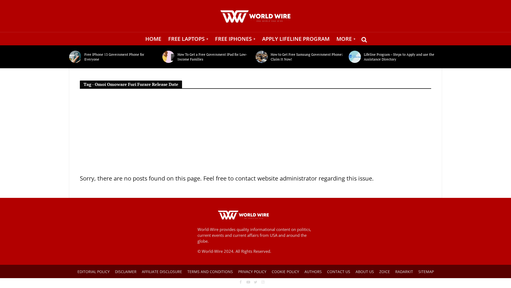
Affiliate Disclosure (162, 271)
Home (153, 38)
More (344, 38)
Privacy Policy (252, 271)
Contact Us (338, 271)
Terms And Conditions (210, 271)
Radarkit (404, 271)
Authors (313, 271)
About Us (365, 271)
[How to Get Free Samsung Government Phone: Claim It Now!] (262, 57)
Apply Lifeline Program (295, 38)
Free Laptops (186, 38)
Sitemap (426, 271)
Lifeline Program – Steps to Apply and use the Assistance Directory (399, 57)
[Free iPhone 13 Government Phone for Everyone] (75, 57)
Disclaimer (126, 271)
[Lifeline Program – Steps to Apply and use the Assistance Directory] (355, 57)
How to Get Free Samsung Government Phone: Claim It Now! (307, 57)
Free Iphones (233, 38)
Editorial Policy (93, 271)
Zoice (384, 271)
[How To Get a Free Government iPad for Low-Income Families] (168, 57)
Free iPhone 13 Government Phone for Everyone (114, 57)
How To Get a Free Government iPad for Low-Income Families (212, 57)
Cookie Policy (285, 271)
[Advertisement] (255, 133)
